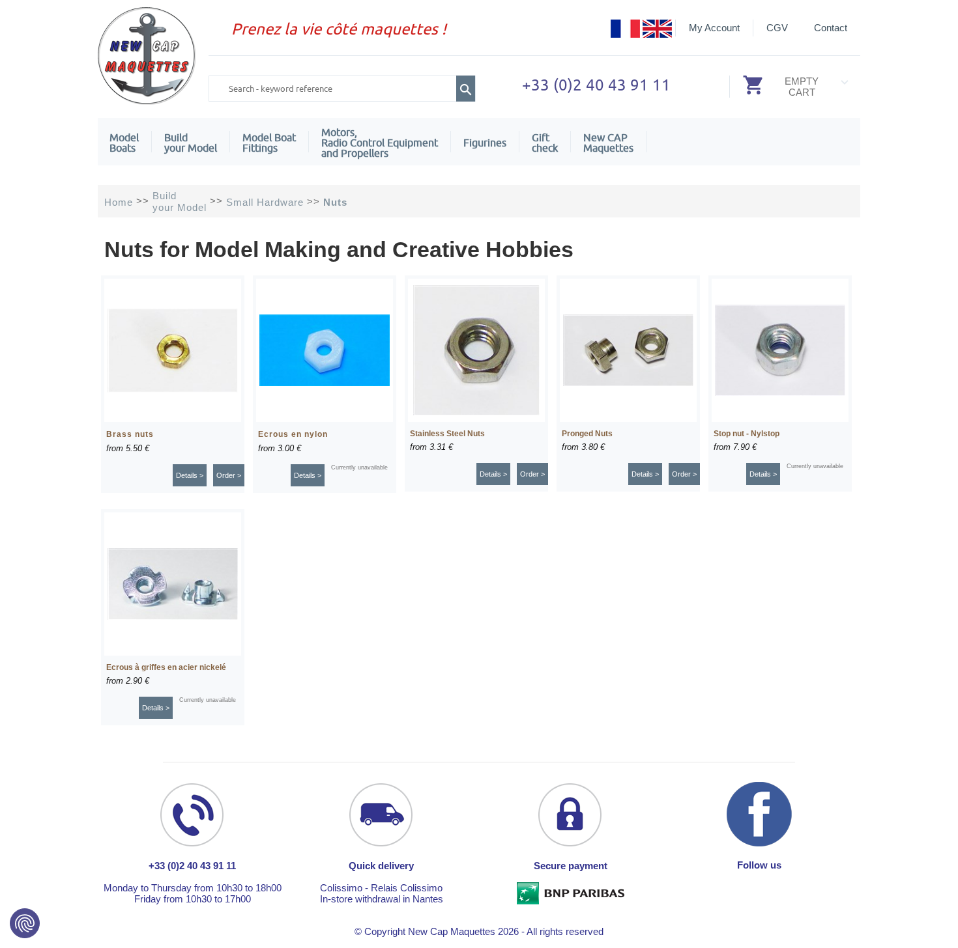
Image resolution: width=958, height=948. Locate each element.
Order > (228, 475)
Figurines (484, 142)
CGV (777, 27)
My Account (714, 27)
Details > (189, 475)
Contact (830, 27)
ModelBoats (124, 143)
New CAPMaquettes (608, 143)
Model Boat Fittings (269, 143)
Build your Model (190, 143)
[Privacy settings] (25, 923)
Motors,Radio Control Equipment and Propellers (379, 142)
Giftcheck (545, 143)
